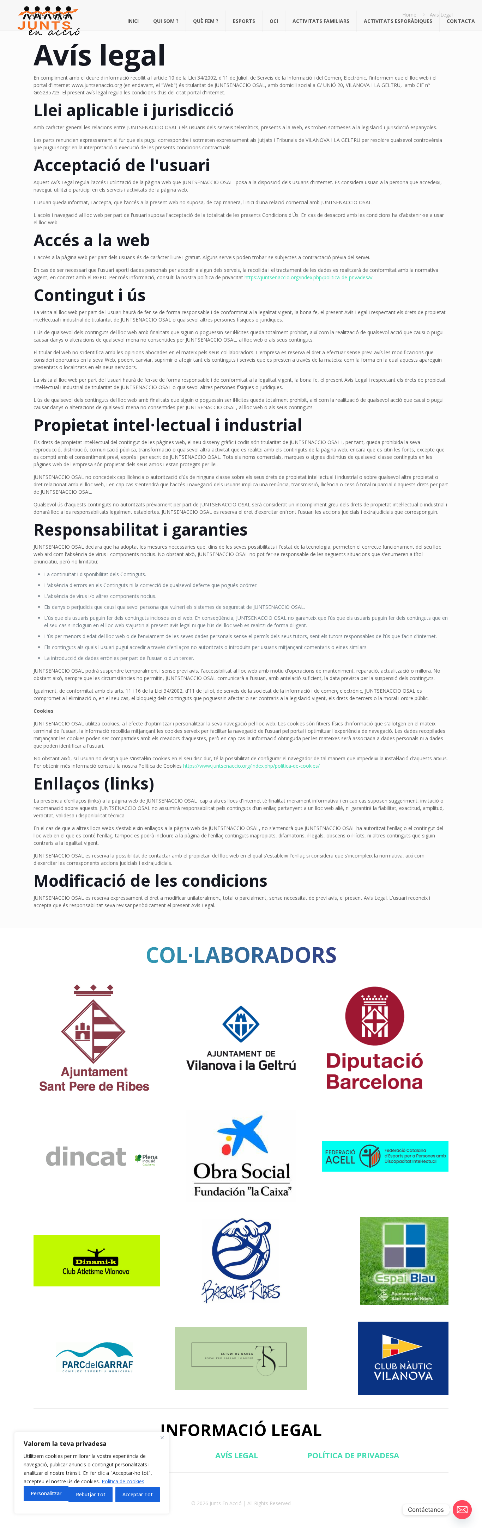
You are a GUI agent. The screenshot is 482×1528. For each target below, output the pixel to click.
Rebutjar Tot (91, 1494)
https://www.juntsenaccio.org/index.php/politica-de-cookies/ (251, 765)
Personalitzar (46, 1493)
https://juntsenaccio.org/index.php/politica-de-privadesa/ (309, 277)
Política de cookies (123, 1481)
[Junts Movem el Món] (48, 21)
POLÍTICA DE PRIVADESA (353, 1455)
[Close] (162, 1438)
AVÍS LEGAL (236, 1455)
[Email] (462, 1509)
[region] (91, 1473)
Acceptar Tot (137, 1494)
